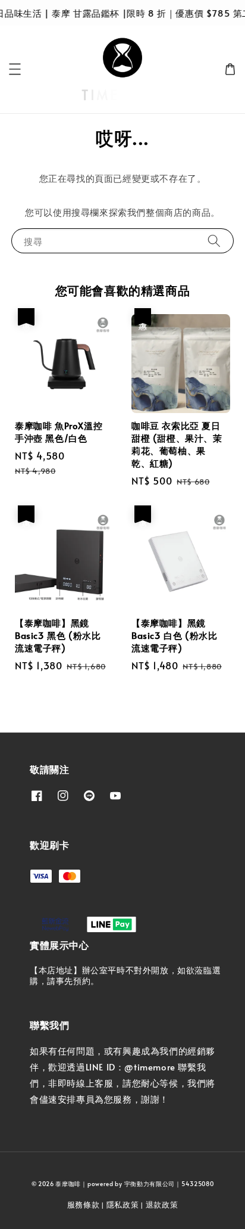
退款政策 (162, 1204)
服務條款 (83, 1204)
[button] (15, 69)
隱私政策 (122, 1204)
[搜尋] (214, 240)
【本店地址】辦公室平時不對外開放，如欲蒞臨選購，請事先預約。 (125, 975)
